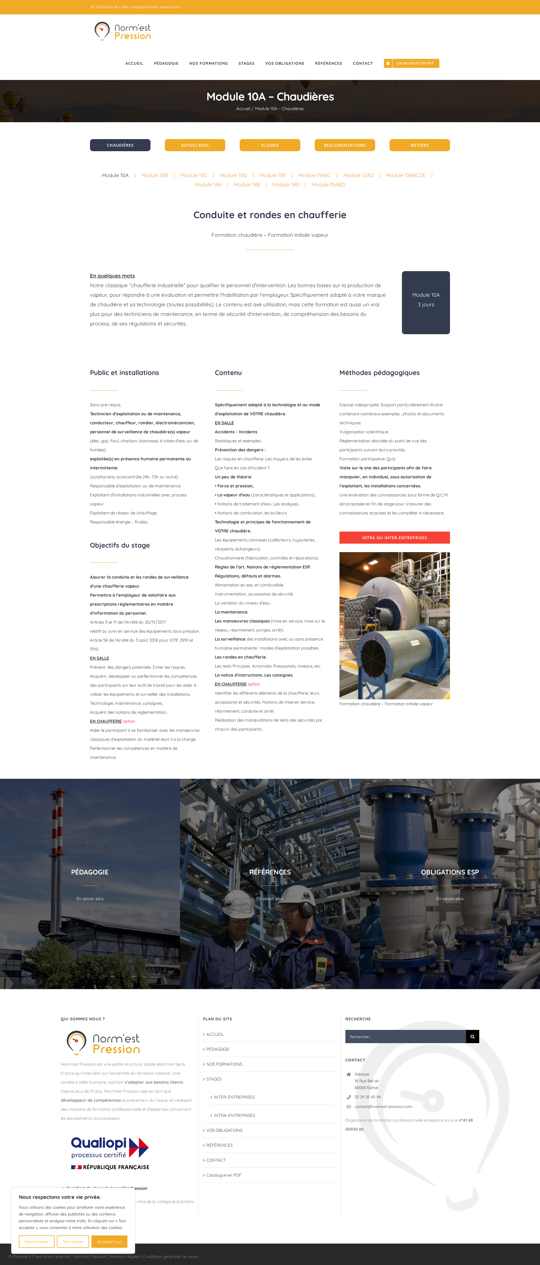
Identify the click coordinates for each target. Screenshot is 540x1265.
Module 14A (208, 184)
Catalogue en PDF (223, 1175)
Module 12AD (358, 175)
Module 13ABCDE (406, 175)
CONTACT (216, 1160)
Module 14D (286, 184)
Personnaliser (37, 1241)
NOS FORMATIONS (224, 1064)
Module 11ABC (314, 175)
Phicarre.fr (22, 1256)
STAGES (213, 1079)
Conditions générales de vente (170, 1256)
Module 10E (273, 175)
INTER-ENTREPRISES (234, 1097)
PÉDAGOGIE (218, 1049)
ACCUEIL (215, 1034)
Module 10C (194, 175)
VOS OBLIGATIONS (224, 1130)
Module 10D (233, 175)
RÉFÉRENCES (219, 1145)
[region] (73, 1221)
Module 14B (247, 184)
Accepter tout (109, 1241)
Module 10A (115, 175)
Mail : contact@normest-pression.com (151, 7)
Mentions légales (124, 1256)
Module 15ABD (328, 184)
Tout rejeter (73, 1241)
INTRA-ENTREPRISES (234, 1115)
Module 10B (154, 175)
